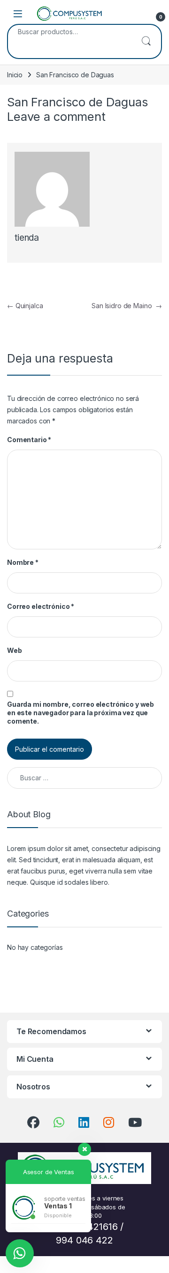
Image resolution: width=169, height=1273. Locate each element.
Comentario (29, 440)
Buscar (146, 41)
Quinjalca (25, 306)
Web (14, 650)
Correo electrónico (40, 606)
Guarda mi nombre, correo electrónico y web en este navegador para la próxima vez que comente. (80, 712)
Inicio (15, 75)
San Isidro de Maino (127, 306)
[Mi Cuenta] (137, 13)
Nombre (22, 562)
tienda (27, 237)
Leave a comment (56, 116)
